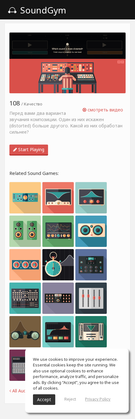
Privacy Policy (98, 399)
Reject (70, 399)
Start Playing (30, 149)
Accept (44, 399)
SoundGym (42, 10)
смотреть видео (104, 110)
